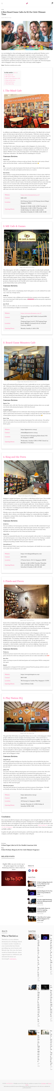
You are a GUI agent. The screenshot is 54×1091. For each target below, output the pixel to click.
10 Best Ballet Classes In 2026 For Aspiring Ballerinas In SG (43, 950)
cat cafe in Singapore (7, 834)
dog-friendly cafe (42, 832)
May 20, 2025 (4, 896)
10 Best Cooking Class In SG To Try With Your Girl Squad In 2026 (44, 924)
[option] (13, 885)
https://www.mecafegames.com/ (30, 320)
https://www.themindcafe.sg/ (29, 202)
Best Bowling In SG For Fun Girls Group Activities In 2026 (44, 933)
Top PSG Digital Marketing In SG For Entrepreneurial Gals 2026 (44, 942)
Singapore (8, 10)
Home (2, 10)
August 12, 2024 (31, 896)
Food (13, 10)
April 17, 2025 (4, 24)
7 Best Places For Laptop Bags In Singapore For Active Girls (43, 959)
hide (14, 77)
